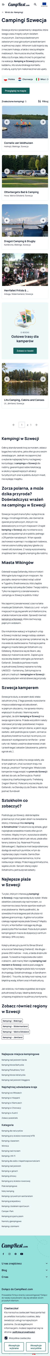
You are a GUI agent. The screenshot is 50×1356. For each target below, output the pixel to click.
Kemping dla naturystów (12, 1130)
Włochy (44, 79)
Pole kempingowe (9, 1186)
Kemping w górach (10, 1171)
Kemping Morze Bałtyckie (13, 1064)
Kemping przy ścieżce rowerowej (16, 1181)
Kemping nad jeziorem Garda (14, 1059)
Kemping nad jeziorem (11, 1166)
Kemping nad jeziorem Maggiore (16, 1080)
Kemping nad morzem (11, 1151)
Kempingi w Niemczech (12, 1102)
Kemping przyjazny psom (12, 1216)
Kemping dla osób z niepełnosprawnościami (21, 1161)
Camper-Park (7, 1211)
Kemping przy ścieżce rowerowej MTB (18, 1135)
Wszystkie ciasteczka (20, 1338)
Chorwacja (27, 79)
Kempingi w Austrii (10, 1113)
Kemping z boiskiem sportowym (15, 1206)
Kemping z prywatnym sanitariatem (17, 1196)
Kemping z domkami (10, 1226)
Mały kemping (8, 1191)
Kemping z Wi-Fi (8, 1156)
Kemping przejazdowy (11, 1201)
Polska (11, 79)
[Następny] (36, 425)
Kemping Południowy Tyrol (13, 1070)
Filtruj (45, 101)
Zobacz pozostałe (10, 1118)
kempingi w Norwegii (12, 619)
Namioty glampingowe (11, 1221)
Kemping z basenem (10, 1140)
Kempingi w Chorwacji (11, 1107)
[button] (25, 1263)
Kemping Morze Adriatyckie (13, 1075)
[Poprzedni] (13, 425)
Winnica (5, 1145)
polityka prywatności (23, 1332)
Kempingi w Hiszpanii (11, 1097)
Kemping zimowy (9, 1176)
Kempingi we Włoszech (12, 1092)
